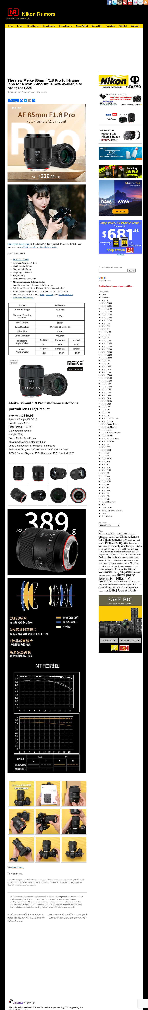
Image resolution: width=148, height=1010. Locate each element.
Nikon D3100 (107, 308)
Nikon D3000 (107, 303)
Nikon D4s (106, 334)
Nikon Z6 (105, 464)
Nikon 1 (105, 300)
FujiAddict (110, 26)
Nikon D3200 (107, 311)
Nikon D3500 (107, 320)
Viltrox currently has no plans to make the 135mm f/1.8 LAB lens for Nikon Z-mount (26, 917)
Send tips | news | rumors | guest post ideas (115, 285)
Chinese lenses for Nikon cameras (60, 879)
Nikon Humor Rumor (110, 424)
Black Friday (111, 533)
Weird (104, 513)
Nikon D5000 (107, 343)
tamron (101, 571)
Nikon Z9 (105, 487)
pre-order (113, 568)
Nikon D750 (106, 383)
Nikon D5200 (107, 349)
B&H (42, 294)
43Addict (123, 26)
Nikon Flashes (107, 421)
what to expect (127, 587)
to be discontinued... (121, 581)
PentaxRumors (65, 26)
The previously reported (18, 243)
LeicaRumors (49, 26)
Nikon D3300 (107, 314)
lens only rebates (120, 546)
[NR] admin (15, 92)
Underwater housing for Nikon (125, 584)
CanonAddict (82, 26)
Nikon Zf (105, 493)
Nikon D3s (106, 323)
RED (103, 504)
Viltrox (108, 587)
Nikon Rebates (109, 557)
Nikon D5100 (107, 346)
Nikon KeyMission (109, 427)
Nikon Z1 (105, 444)
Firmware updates (117, 542)
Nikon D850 (106, 404)
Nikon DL (105, 415)
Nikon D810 (106, 398)
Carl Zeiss (120, 534)
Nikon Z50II (106, 458)
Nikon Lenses (32, 879)
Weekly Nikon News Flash (112, 510)
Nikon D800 (106, 395)
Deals (104, 294)
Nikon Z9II (106, 490)
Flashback (106, 297)
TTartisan (111, 584)
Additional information (23, 297)
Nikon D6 (105, 363)
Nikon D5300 (107, 352)
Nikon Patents (107, 435)
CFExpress (132, 534)
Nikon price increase (132, 554)
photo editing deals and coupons (119, 566)
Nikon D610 (106, 369)
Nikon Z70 (106, 476)
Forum (20, 26)
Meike (76, 879)
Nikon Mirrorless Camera (111, 432)
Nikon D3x (106, 326)
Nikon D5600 (107, 357)
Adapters (102, 533)
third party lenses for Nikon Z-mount (34, 882)
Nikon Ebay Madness (110, 418)
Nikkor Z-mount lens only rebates (120, 547)
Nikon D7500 (107, 386)
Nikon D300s (107, 306)
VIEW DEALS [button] (108, 640)
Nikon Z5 (105, 452)
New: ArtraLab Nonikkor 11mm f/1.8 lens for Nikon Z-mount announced (67, 916)
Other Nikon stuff (108, 501)
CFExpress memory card (109, 536)
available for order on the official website (38, 246)
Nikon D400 (106, 332)
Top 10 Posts (107, 507)
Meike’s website (66, 294)
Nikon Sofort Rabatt (126, 557)
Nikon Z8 (105, 484)
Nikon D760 (106, 389)
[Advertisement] (47, 55)
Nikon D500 (106, 340)
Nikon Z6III (106, 470)
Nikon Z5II (106, 461)
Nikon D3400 (107, 317)
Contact (134, 26)
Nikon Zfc (106, 496)
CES (125, 534)
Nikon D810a (107, 401)
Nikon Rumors (39, 14)
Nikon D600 (106, 366)
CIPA (124, 539)
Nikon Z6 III (112, 560)
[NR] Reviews (107, 516)
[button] (120, 624)
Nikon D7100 (107, 378)
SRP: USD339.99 (21, 259)
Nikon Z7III (106, 481)
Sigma (132, 569)
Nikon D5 (105, 337)
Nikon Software (108, 441)
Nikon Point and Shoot (111, 438)
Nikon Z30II (106, 450)
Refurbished (123, 569)
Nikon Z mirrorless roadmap (120, 563)
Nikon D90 (106, 406)
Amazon (49, 294)
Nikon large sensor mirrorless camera (119, 553)
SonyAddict (97, 26)
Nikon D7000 (107, 375)
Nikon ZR (105, 499)
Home (10, 26)
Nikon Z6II (106, 467)
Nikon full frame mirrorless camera (119, 551)
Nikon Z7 (105, 473)
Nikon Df (105, 409)
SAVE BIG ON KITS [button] (130, 640)
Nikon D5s (106, 360)
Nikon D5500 (107, 355)
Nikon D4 (105, 329)
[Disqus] (47, 961)
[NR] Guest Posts (123, 590)
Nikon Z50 (106, 455)
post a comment (29, 885)
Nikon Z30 (106, 447)
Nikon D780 (106, 392)
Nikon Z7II (106, 478)
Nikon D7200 (107, 380)
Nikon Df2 (106, 412)
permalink (65, 882)
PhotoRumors (33, 26)
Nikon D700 (106, 372)
